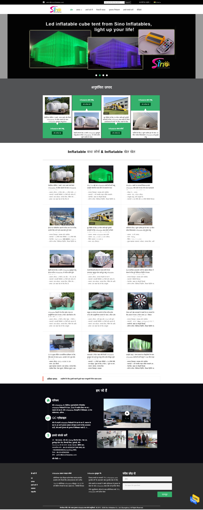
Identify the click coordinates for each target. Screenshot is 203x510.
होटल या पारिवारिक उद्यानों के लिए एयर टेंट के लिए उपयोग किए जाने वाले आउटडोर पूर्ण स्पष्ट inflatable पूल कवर (62, 230)
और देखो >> (56, 458)
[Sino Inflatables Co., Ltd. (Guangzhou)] (55, 9)
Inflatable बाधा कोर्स (116, 128)
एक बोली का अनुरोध (144, 2)
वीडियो (139, 10)
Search (127, 2)
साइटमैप (33, 492)
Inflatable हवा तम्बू (57, 128)
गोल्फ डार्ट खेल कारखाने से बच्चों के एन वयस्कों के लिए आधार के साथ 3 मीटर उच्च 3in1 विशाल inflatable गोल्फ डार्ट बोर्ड (140, 314)
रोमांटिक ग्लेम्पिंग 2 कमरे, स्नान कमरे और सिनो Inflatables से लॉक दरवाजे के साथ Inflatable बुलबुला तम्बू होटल (57, 119)
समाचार (33, 488)
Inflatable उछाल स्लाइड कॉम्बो (61, 473)
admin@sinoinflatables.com (55, 2)
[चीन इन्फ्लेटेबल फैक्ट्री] (127, 413)
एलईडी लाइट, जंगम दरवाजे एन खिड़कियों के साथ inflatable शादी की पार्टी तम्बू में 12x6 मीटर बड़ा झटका (140, 357)
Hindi (158, 2)
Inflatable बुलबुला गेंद (94, 473)
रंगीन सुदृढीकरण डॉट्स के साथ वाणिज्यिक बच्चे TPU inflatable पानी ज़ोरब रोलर (104, 490)
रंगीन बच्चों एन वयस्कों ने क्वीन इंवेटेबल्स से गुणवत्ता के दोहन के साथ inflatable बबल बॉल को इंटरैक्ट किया (104, 484)
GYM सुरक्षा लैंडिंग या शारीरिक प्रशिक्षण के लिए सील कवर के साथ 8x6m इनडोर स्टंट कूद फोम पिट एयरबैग (61, 357)
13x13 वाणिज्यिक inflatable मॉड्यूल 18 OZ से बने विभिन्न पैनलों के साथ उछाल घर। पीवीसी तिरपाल (68, 484)
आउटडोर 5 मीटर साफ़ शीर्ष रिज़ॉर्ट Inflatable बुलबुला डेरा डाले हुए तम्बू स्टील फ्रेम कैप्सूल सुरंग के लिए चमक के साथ (101, 357)
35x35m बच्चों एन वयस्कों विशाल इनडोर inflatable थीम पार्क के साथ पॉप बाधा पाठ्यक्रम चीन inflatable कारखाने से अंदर (140, 187)
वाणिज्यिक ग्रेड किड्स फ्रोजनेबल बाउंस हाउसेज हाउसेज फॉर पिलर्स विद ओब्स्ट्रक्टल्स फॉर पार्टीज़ (67, 479)
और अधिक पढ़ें (57, 133)
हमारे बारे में (89, 10)
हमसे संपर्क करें (128, 10)
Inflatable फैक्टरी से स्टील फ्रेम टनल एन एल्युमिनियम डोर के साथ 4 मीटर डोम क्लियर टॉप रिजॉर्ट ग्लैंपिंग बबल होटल (62, 314)
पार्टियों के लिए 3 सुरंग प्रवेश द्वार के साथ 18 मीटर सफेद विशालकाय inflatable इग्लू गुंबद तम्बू (146, 135)
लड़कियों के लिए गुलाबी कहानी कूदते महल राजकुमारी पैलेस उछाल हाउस (81, 379)
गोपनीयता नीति (63, 507)
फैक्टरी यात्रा (100, 10)
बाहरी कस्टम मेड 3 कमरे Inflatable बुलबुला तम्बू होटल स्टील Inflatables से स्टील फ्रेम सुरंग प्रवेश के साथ (87, 135)
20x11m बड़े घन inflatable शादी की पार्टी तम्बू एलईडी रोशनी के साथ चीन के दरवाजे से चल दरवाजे (101, 187)
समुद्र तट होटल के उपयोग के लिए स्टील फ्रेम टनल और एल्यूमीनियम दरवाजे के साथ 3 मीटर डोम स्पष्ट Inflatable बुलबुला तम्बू (101, 314)
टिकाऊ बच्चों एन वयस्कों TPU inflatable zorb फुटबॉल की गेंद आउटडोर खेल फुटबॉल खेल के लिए (103, 479)
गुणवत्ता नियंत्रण (114, 10)
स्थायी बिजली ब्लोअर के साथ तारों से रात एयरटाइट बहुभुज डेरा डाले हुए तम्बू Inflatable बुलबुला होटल (100, 272)
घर (32, 478)
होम (71, 10)
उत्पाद (78, 10)
